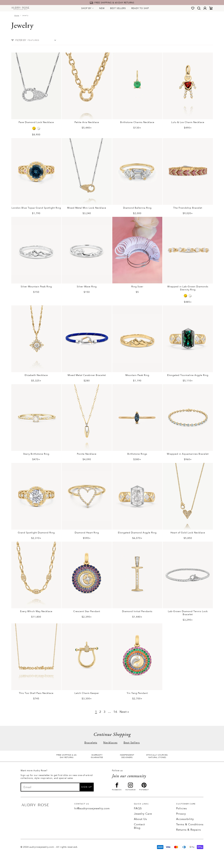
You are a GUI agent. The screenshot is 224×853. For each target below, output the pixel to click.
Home (16, 15)
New (102, 8)
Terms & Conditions (189, 824)
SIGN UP (86, 787)
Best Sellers (118, 8)
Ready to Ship (140, 8)
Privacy (181, 814)
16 (115, 712)
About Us (140, 819)
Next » (124, 712)
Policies (181, 808)
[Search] (199, 8)
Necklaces (110, 743)
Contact (139, 824)
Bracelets (90, 743)
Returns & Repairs (188, 830)
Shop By (86, 8)
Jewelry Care (143, 814)
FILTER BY (20, 40)
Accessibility (185, 819)
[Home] (20, 8)
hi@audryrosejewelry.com (92, 808)
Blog (137, 828)
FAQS (138, 808)
